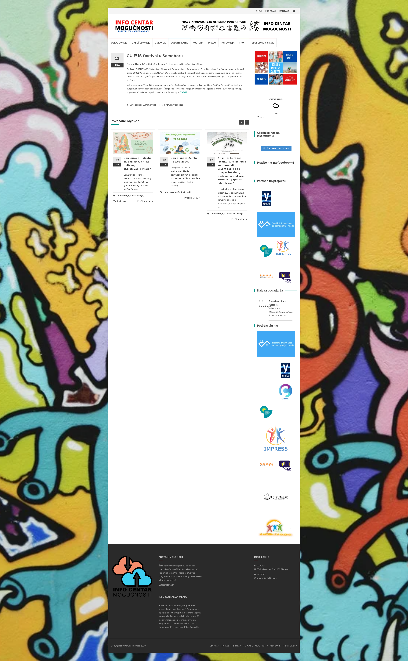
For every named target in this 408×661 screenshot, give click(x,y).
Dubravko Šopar (175, 104)
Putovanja (227, 42)
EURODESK (291, 645)
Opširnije (194, 627)
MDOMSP (260, 645)
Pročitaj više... (144, 201)
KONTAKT (284, 11)
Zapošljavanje (141, 42)
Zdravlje (160, 42)
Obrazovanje (119, 42)
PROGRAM (270, 11)
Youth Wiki (275, 645)
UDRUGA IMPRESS (219, 645)
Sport (243, 42)
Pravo (212, 42)
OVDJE (183, 92)
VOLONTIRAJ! (166, 585)
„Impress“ (181, 609)
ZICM (248, 645)
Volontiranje (179, 42)
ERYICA (237, 645)
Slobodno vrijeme (263, 42)
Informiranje (123, 195)
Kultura (198, 42)
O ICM (259, 11)
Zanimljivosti (150, 104)
